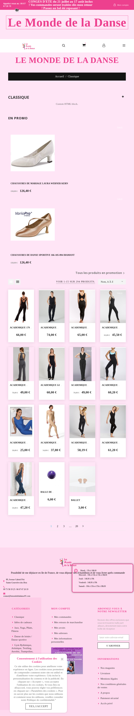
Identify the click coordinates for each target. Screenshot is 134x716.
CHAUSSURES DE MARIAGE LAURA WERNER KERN (39, 183)
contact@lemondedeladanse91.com (16, 596)
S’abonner (113, 646)
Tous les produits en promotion (100, 273)
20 (76, 526)
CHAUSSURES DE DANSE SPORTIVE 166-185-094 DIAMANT (43, 255)
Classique (18, 97)
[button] (18, 10)
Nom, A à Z (107, 281)
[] (83, 526)
